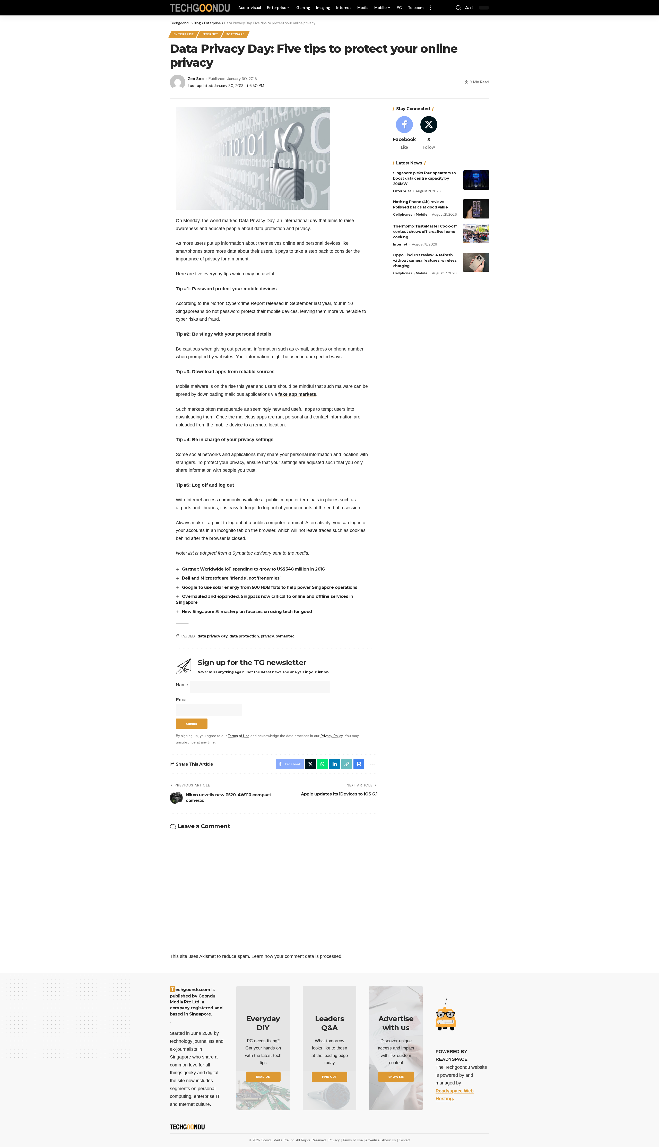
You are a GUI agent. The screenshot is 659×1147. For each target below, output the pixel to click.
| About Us (388, 1140)
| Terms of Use (352, 1140)
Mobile (421, 214)
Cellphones (402, 214)
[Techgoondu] (200, 8)
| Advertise (372, 1140)
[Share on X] (310, 764)
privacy (267, 636)
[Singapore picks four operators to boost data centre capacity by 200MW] (476, 180)
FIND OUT (329, 1077)
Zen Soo (196, 78)
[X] (428, 133)
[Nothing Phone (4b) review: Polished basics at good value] (476, 208)
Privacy (334, 1140)
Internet (210, 34)
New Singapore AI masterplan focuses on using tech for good (247, 611)
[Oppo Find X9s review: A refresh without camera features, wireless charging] (476, 262)
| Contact (403, 1140)
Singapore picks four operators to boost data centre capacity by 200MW (424, 178)
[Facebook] (404, 133)
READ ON (263, 1077)
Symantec (285, 636)
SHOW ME (396, 1077)
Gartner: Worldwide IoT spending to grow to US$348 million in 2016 (253, 569)
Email (181, 699)
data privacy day (212, 636)
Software (235, 34)
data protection (244, 636)
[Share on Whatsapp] (322, 764)
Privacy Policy (331, 736)
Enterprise (184, 34)
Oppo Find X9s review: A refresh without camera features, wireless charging (425, 260)
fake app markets (297, 394)
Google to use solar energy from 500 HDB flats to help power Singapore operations (269, 587)
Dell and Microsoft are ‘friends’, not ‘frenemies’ (231, 578)
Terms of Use (238, 736)
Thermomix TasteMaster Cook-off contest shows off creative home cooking (425, 231)
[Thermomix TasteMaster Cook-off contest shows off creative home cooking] (476, 233)
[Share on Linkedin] (334, 764)
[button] (430, 7)
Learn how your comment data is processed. (297, 956)
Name (182, 684)
